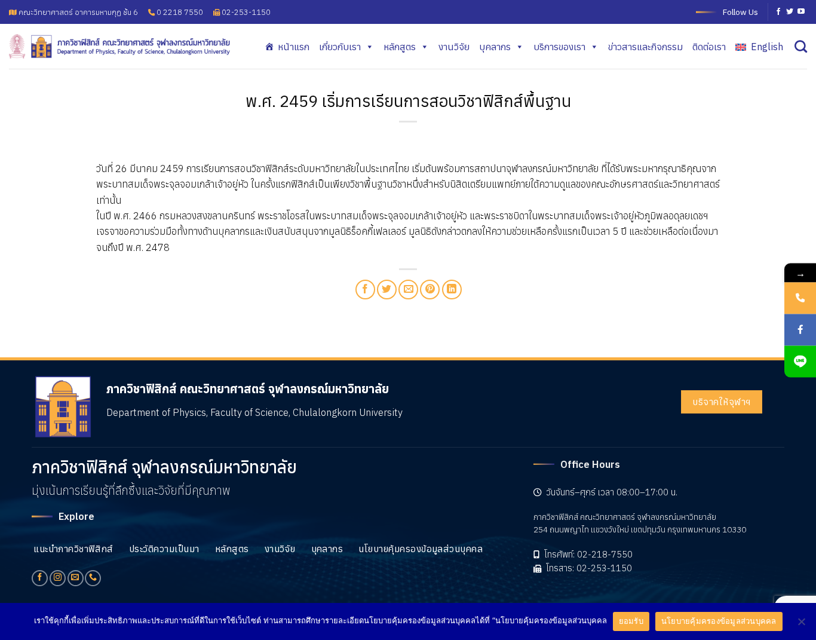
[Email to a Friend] (408, 289)
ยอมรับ (631, 621)
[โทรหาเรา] (93, 578)
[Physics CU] (119, 46)
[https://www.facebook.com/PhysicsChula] (800, 329)
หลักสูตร (400, 47)
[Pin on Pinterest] (430, 289)
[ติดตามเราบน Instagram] (58, 578)
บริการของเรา (559, 47)
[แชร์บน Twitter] (387, 289)
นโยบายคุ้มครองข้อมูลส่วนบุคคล (719, 621)
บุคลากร (495, 47)
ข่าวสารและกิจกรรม (645, 47)
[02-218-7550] (800, 298)
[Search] (800, 46)
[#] (800, 361)
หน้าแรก (293, 47)
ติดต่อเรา (709, 47)
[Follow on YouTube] (801, 12)
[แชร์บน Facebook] (365, 289)
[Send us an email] (76, 578)
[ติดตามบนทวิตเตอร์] (789, 12)
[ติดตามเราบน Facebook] (778, 12)
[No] (801, 625)
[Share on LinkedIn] (452, 289)
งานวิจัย (454, 47)
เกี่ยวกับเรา (340, 47)
